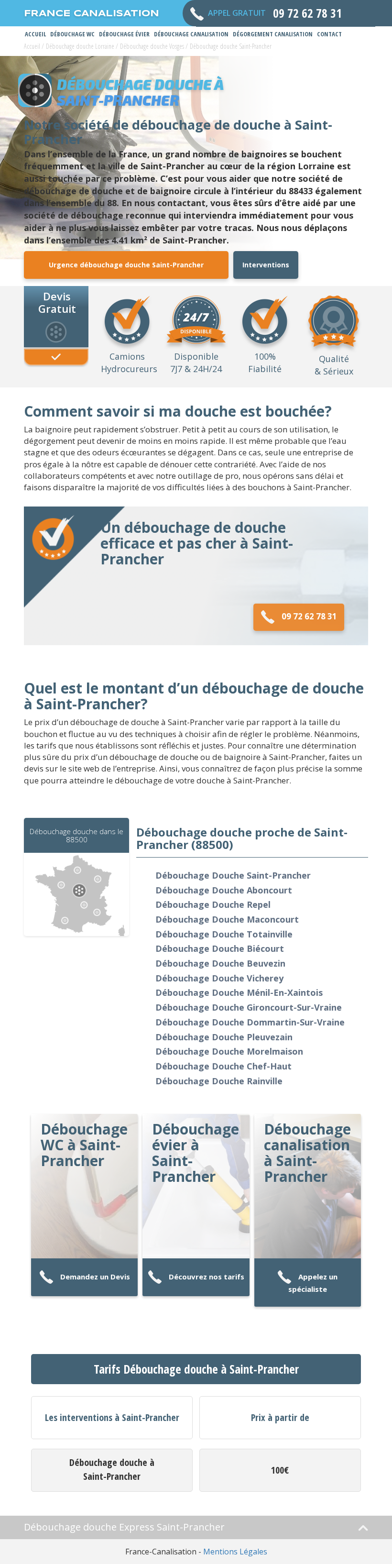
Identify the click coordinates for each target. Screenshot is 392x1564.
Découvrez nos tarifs (206, 1276)
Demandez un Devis (95, 1276)
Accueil (35, 34)
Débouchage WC (72, 34)
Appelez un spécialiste (313, 1283)
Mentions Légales (235, 1551)
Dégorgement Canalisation (273, 34)
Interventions (265, 264)
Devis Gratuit (57, 302)
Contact (329, 34)
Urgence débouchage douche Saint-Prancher (126, 264)
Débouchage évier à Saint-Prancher (195, 1152)
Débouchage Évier (124, 34)
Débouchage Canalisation (191, 34)
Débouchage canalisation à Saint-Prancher (307, 1152)
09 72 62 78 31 (309, 616)
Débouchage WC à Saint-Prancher (84, 1144)
